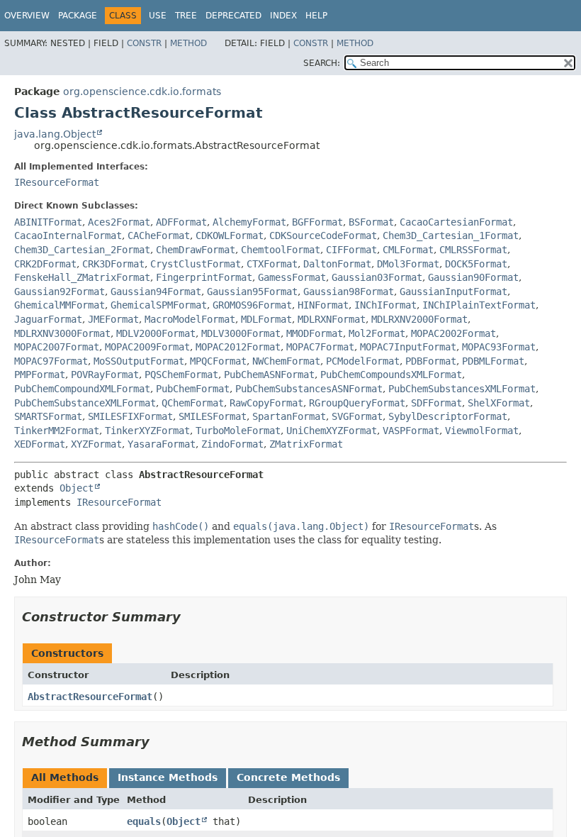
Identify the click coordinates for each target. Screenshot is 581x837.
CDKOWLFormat (230, 235)
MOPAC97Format (51, 361)
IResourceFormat (56, 182)
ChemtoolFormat (280, 249)
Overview (27, 16)
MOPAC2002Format (453, 333)
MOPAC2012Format (238, 347)
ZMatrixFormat (306, 444)
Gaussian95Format (252, 291)
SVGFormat (357, 416)
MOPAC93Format (499, 347)
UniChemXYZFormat (331, 430)
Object (77, 488)
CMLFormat (408, 249)
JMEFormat (113, 319)
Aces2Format (119, 222)
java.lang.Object (55, 134)
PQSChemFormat (181, 374)
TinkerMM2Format (56, 430)
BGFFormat (317, 222)
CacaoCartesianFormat (456, 222)
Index (283, 16)
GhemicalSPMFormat (159, 305)
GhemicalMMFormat (59, 305)
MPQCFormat (218, 361)
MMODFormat (314, 333)
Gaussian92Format (59, 291)
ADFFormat (181, 222)
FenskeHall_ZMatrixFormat (82, 277)
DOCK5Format (476, 264)
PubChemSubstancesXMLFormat (462, 388)
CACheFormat (159, 235)
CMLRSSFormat (473, 249)
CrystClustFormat (195, 264)
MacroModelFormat (190, 319)
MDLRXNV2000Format (419, 319)
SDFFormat (436, 403)
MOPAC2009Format (147, 347)
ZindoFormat (232, 444)
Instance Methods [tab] (168, 777)
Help (316, 16)
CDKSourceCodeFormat (323, 235)
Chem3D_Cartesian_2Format (82, 249)
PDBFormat (430, 361)
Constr (144, 43)
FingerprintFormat (204, 277)
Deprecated (233, 16)
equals (144, 821)
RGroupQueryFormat (357, 403)
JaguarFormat (48, 319)
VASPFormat (411, 430)
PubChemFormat (193, 388)
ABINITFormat (48, 222)
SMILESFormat (213, 416)
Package (77, 16)
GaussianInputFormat (453, 291)
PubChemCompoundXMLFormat (82, 388)
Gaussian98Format (348, 291)
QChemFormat (193, 403)
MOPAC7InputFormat (408, 347)
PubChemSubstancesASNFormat (309, 388)
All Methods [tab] (64, 777)
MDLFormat (266, 319)
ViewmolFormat (482, 430)
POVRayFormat (105, 374)
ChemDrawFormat (195, 249)
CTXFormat (272, 264)
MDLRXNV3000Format (62, 333)
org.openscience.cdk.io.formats (142, 91)
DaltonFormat (337, 264)
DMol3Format (408, 264)
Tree (186, 16)
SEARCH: (321, 63)
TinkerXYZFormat (147, 430)
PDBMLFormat (493, 361)
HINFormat (323, 305)
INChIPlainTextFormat (479, 305)
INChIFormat (385, 305)
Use (158, 16)
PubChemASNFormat (269, 374)
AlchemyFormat (249, 222)
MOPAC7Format (320, 347)
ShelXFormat (499, 403)
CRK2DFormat (45, 264)
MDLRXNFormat (332, 319)
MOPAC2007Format (56, 347)
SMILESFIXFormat (130, 416)
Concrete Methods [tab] (288, 777)
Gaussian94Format (156, 291)
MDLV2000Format (156, 333)
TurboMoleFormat (238, 430)
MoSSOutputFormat (139, 361)
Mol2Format (377, 333)
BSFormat (371, 222)
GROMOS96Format (252, 305)
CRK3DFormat (113, 264)
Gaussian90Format (473, 277)
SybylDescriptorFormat (447, 416)
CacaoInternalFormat (68, 235)
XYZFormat (96, 444)
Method (188, 43)
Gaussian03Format (377, 277)
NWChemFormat (286, 361)
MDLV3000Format (241, 333)
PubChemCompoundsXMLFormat (391, 374)
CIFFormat (351, 249)
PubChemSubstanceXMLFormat (85, 403)
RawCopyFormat (266, 403)
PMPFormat (39, 374)
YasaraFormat (162, 444)
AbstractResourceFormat (90, 696)
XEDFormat (39, 444)
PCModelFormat (363, 361)
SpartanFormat (289, 416)
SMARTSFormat (48, 416)
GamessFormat (292, 277)
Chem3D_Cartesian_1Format (451, 235)
